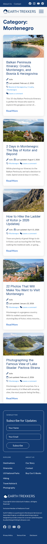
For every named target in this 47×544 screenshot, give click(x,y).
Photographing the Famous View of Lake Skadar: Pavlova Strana (23, 364)
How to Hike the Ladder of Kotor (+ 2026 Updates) (23, 220)
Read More (12, 110)
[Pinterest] (42, 3)
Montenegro (12, 90)
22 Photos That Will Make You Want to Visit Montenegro (23, 290)
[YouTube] (38, 3)
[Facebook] (30, 3)
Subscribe (18, 445)
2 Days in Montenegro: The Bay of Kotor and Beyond (22, 150)
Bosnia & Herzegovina (18, 87)
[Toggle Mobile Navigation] (41, 11)
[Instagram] (34, 3)
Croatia (31, 87)
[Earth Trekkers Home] (19, 11)
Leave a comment (16, 93)
